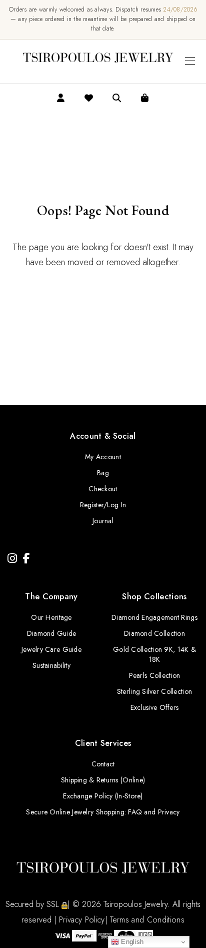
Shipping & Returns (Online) (103, 780)
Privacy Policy (81, 919)
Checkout (102, 489)
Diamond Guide (51, 633)
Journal (103, 521)
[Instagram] (12, 558)
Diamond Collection (154, 633)
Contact (103, 764)
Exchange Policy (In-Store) (102, 796)
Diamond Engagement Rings (155, 617)
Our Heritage (51, 617)
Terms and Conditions (147, 919)
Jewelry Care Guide (52, 649)
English (131, 941)
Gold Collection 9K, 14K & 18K (154, 654)
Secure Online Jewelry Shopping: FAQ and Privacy (103, 812)
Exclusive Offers (154, 707)
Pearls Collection (154, 675)
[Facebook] (26, 558)
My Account (103, 457)
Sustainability (51, 665)
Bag (103, 473)
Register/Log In (103, 505)
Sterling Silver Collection (154, 691)
